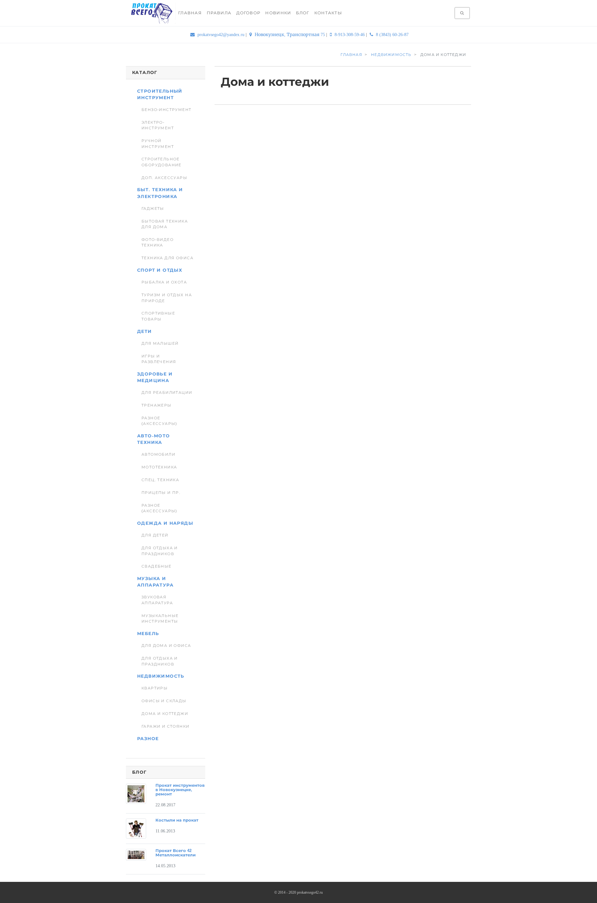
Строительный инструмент (160, 94)
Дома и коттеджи (164, 714)
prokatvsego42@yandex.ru (221, 34)
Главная (190, 13)
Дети (144, 331)
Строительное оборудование (161, 162)
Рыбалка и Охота (164, 282)
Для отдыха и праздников (159, 551)
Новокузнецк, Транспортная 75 (289, 34)
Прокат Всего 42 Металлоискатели (175, 853)
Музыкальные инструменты (160, 619)
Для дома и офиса (166, 645)
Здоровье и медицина (155, 377)
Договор (248, 13)
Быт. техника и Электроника (160, 193)
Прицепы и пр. (160, 493)
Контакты (328, 13)
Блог (302, 13)
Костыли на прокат (176, 820)
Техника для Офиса (167, 258)
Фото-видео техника (157, 242)
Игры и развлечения (158, 359)
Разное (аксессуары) (159, 421)
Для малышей (160, 343)
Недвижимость (160, 676)
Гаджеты (152, 208)
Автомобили (158, 454)
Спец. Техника (160, 480)
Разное (148, 738)
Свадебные (156, 566)
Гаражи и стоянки (165, 726)
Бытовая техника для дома (164, 224)
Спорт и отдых (159, 270)
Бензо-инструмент (166, 110)
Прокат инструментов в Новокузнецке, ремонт (180, 789)
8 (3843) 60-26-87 (392, 34)
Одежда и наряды (165, 523)
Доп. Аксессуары (164, 178)
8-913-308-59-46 (349, 34)
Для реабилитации (166, 392)
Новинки (278, 13)
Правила (219, 13)
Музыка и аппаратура (155, 581)
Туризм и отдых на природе (166, 298)
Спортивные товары (158, 316)
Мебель (148, 633)
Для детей (155, 535)
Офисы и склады (164, 701)
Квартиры (154, 688)
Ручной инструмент (157, 144)
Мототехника (159, 467)
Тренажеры (156, 405)
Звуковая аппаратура (157, 600)
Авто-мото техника (153, 439)
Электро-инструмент (157, 125)
